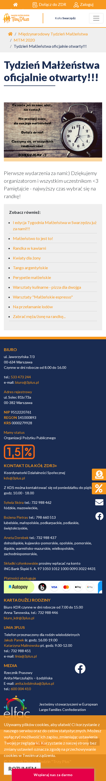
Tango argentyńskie (30, 267)
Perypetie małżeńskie (32, 277)
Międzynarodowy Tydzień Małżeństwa (53, 33)
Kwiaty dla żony (27, 257)
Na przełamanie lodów (33, 306)
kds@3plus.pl (14, 478)
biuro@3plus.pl (27, 382)
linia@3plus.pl (26, 656)
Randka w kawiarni (29, 248)
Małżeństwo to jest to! (33, 238)
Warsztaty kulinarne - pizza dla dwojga (47, 287)
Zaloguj (86, 4)
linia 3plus (14, 627)
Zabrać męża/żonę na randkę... (39, 316)
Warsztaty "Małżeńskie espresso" (43, 296)
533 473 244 (21, 377)
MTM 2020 (24, 39)
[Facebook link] (80, 671)
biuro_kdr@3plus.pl (19, 618)
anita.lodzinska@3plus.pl (34, 683)
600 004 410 (21, 689)
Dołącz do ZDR (52, 4)
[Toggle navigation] (96, 18)
